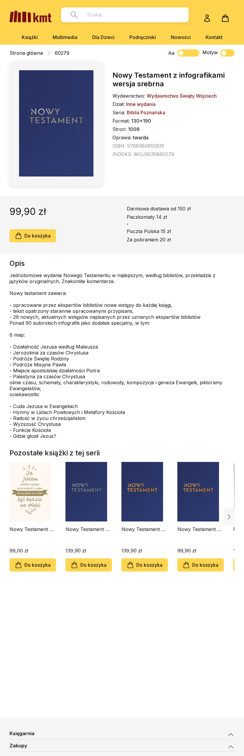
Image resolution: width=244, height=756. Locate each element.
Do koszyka (37, 236)
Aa (171, 53)
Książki (30, 37)
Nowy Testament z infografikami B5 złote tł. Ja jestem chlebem (31, 529)
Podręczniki (142, 37)
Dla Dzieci (103, 37)
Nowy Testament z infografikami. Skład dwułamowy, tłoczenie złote (143, 529)
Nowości (181, 37)
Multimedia (65, 37)
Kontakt (214, 37)
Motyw (210, 52)
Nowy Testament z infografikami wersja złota (200, 529)
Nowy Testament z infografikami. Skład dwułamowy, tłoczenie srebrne (87, 529)
